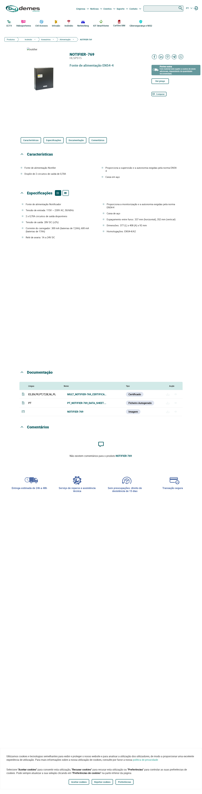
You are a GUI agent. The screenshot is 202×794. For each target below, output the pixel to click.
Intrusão (56, 25)
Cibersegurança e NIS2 (141, 25)
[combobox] (163, 9)
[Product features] (58, 193)
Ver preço (160, 81)
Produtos (11, 39)
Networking (83, 25)
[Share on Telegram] (174, 57)
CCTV (9, 25)
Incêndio (69, 25)
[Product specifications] (65, 193)
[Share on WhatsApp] (181, 57)
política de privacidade (145, 759)
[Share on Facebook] (154, 57)
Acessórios (45, 39)
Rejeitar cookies (102, 781)
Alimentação (65, 39)
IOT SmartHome (101, 25)
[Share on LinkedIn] (161, 57)
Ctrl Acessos (41, 25)
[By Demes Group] (23, 8)
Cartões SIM (119, 25)
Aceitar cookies (79, 781)
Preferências (124, 781)
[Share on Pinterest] (167, 57)
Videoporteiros (23, 25)
